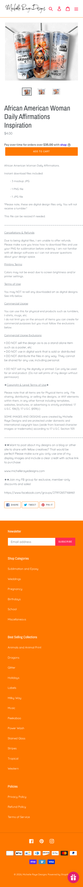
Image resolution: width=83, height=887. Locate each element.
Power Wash (16, 728)
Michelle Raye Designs (35, 874)
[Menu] (76, 8)
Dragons (13, 657)
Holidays (13, 678)
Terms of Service (19, 817)
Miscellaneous (17, 619)
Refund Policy (17, 807)
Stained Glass (16, 738)
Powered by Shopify (58, 874)
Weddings (14, 579)
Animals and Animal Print (24, 647)
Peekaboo (14, 718)
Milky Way (14, 698)
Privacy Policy (17, 797)
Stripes (12, 748)
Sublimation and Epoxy (23, 569)
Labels (12, 688)
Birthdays (14, 599)
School (12, 609)
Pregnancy (15, 589)
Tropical (13, 758)
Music (11, 708)
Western (13, 768)
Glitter (11, 667)
